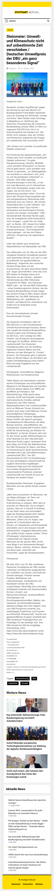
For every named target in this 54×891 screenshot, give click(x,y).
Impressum (15, 884)
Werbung (39, 884)
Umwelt (24, 683)
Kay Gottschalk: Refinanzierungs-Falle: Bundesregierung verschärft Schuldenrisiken (26, 718)
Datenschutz (28, 884)
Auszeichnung (22, 678)
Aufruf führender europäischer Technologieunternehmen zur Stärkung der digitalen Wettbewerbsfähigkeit (26, 746)
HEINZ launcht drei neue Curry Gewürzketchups (28, 854)
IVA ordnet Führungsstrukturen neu (22, 847)
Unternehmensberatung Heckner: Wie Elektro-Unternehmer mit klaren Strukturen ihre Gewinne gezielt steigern (27, 865)
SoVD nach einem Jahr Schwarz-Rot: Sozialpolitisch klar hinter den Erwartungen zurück (25, 774)
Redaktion (12, 68)
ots (13, 672)
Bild (34, 678)
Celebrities (12, 683)
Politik (10, 30)
